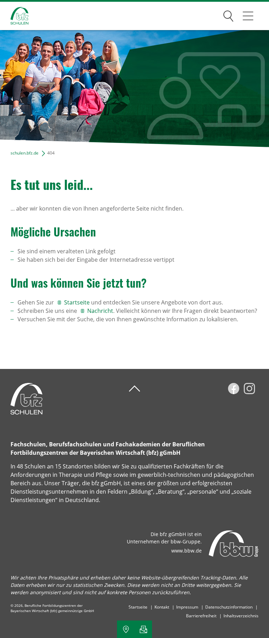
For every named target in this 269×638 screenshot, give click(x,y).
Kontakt (161, 607)
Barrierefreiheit (201, 616)
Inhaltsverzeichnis (240, 616)
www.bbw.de (186, 550)
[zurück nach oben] (134, 389)
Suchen (228, 15)
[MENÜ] (248, 16)
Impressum (187, 607)
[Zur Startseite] (14, 16)
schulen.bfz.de (25, 153)
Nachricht (100, 311)
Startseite (77, 302)
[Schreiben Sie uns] (143, 629)
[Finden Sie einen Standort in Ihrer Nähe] (125, 629)
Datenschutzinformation (229, 607)
